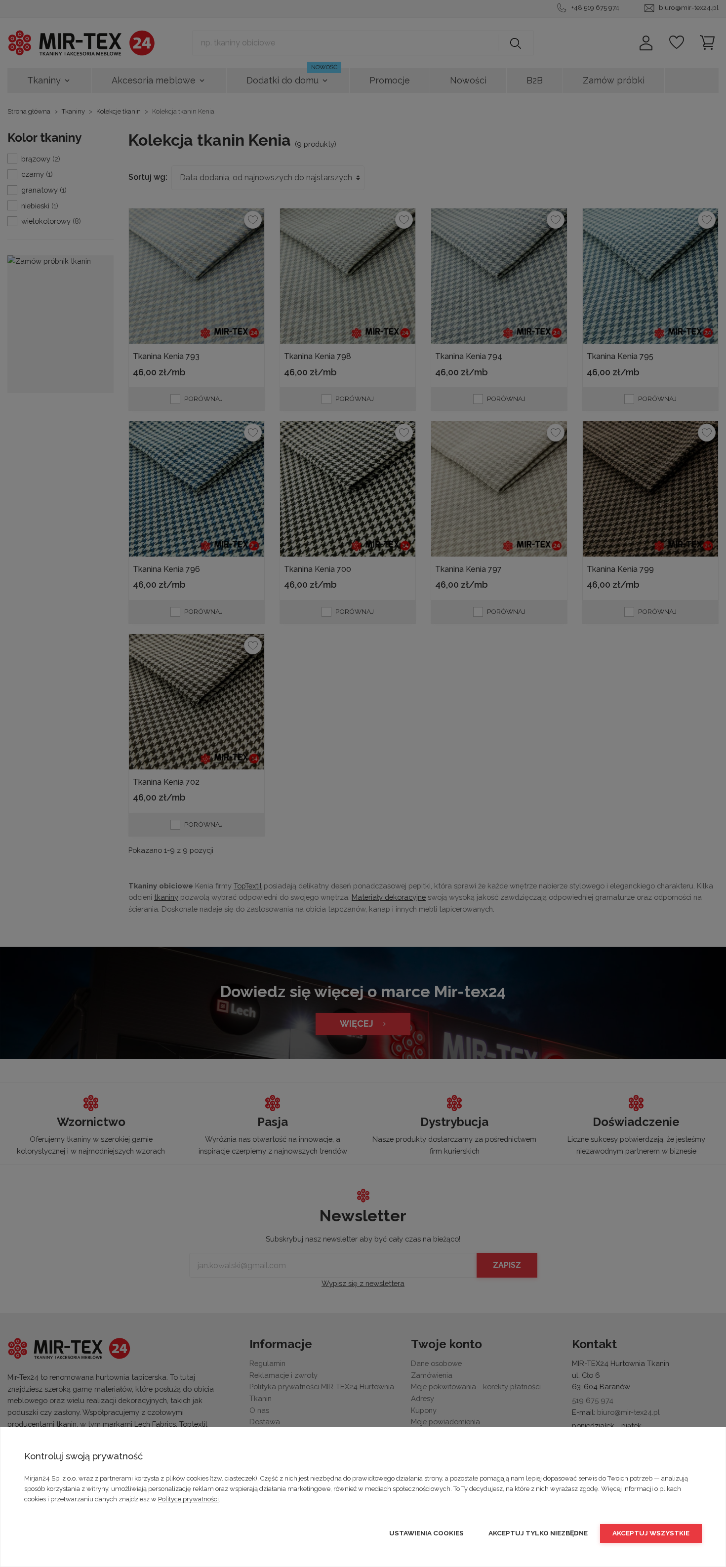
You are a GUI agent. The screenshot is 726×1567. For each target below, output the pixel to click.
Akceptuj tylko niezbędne (538, 1533)
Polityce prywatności (188, 1499)
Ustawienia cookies (426, 1533)
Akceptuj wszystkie (650, 1533)
